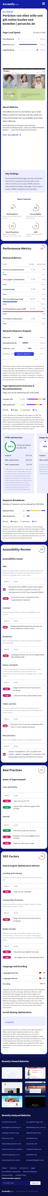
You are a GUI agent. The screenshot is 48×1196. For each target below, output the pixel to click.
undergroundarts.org (10, 1133)
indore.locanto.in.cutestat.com (13, 1149)
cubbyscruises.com (33, 1149)
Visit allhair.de (11, 135)
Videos (4, 1168)
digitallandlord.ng (33, 1133)
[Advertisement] (24, 61)
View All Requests (24, 354)
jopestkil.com (31, 1154)
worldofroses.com (9, 1122)
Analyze (35, 1183)
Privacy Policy (7, 1175)
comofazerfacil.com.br (11, 1160)
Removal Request (30, 1171)
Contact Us (23, 1168)
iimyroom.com (8, 1138)
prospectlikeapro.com (35, 1160)
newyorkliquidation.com (11, 1144)
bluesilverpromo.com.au (36, 1127)
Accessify (11, 4)
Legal (33, 1168)
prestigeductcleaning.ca (11, 1127)
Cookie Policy (20, 1175)
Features (13, 1168)
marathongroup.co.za (11, 1154)
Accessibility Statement (11, 1171)
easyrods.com (31, 1144)
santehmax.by (32, 1138)
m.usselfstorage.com (34, 1122)
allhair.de (8, 11)
